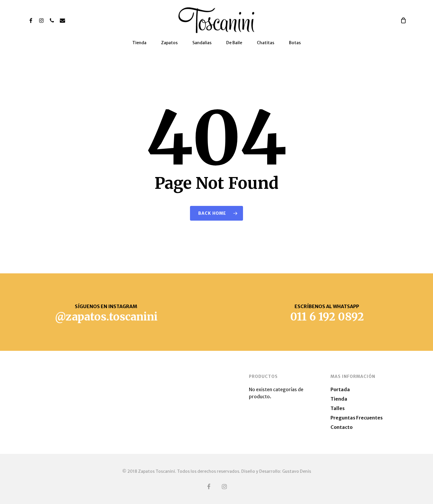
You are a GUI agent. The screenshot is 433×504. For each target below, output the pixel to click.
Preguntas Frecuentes (356, 418)
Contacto (341, 427)
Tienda (338, 399)
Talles (337, 408)
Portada (340, 389)
